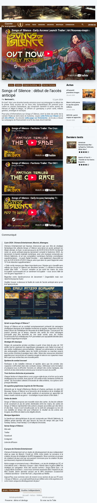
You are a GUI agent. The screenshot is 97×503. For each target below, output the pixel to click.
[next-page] (88, 127)
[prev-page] (73, 127)
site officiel (9, 118)
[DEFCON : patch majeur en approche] (89, 118)
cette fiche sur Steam (49, 116)
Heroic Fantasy (49, 85)
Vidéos (18, 85)
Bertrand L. (10, 99)
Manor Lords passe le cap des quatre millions (73, 105)
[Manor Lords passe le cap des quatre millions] (89, 105)
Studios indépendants (30, 490)
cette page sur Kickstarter (36, 118)
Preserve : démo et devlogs (16, 500)
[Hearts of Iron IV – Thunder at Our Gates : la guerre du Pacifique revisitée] (71, 159)
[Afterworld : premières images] (89, 93)
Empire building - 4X (32, 85)
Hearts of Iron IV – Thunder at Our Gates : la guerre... (86, 160)
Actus (11, 85)
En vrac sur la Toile (48, 500)
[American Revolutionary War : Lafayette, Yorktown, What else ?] (71, 144)
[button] (82, 24)
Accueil (26, 495)
